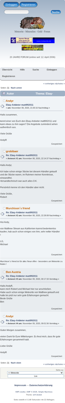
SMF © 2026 (32, 392)
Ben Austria (13, 272)
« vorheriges (48, 83)
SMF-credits (20, 392)
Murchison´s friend (18, 208)
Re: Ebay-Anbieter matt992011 (22, 155)
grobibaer (12, 151)
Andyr (10, 100)
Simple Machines (45, 392)
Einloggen (11, 4)
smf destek (37, 395)
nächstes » (60, 83)
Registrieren (28, 4)
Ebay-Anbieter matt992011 (19, 105)
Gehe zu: (60, 370)
